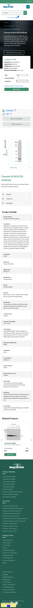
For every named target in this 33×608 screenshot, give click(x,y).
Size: (6, 75)
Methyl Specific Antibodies (9, 484)
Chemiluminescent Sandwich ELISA (11, 516)
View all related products (14, 52)
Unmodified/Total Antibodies (9, 476)
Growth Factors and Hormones (10, 552)
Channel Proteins (7, 545)
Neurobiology (5, 574)
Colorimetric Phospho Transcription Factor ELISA (14, 521)
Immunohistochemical (8, 558)
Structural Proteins (7, 582)
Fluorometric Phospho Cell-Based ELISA (12, 511)
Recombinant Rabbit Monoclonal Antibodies (13, 491)
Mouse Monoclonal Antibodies (9, 497)
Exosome (5, 547)
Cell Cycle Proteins (7, 542)
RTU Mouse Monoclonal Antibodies (11, 494)
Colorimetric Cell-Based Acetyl (10, 528)
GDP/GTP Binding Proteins (9, 550)
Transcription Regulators (8, 587)
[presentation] (1, 440)
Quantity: (8, 81)
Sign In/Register (11, 17)
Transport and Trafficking (8, 589)
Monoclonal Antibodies (8, 489)
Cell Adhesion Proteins (8, 540)
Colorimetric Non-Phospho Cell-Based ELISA (13, 508)
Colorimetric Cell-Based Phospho (10, 506)
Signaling (5, 563)
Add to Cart (10, 454)
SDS (7, 114)
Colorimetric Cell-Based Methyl (10, 523)
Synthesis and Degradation (16, 118)
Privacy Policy (18, 605)
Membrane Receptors (8, 572)
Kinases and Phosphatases (9, 560)
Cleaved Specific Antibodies (9, 481)
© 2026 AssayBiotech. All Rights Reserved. (13, 601)
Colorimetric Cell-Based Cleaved (10, 526)
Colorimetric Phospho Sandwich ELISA (11, 513)
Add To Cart (16, 89)
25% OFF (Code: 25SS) (16, 124)
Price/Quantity (9, 78)
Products (6, 22)
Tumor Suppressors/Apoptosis (10, 592)
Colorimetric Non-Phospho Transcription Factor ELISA (15, 518)
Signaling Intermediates (8, 577)
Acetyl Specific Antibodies (8, 486)
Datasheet (10, 110)
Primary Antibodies (9, 26)
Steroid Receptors (7, 579)
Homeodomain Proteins (8, 555)
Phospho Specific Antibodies (9, 479)
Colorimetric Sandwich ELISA (9, 531)
